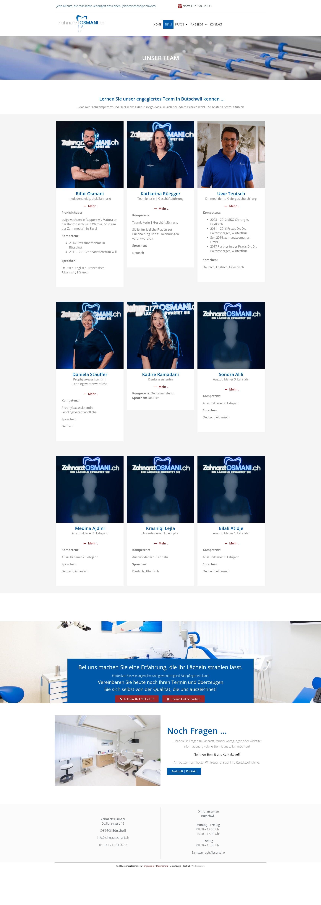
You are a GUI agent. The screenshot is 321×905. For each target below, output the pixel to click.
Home (157, 24)
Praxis (179, 24)
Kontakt (216, 24)
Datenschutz (162, 865)
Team (168, 24)
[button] (90, 206)
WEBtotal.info (198, 865)
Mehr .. (93, 206)
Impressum (149, 865)
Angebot (197, 24)
